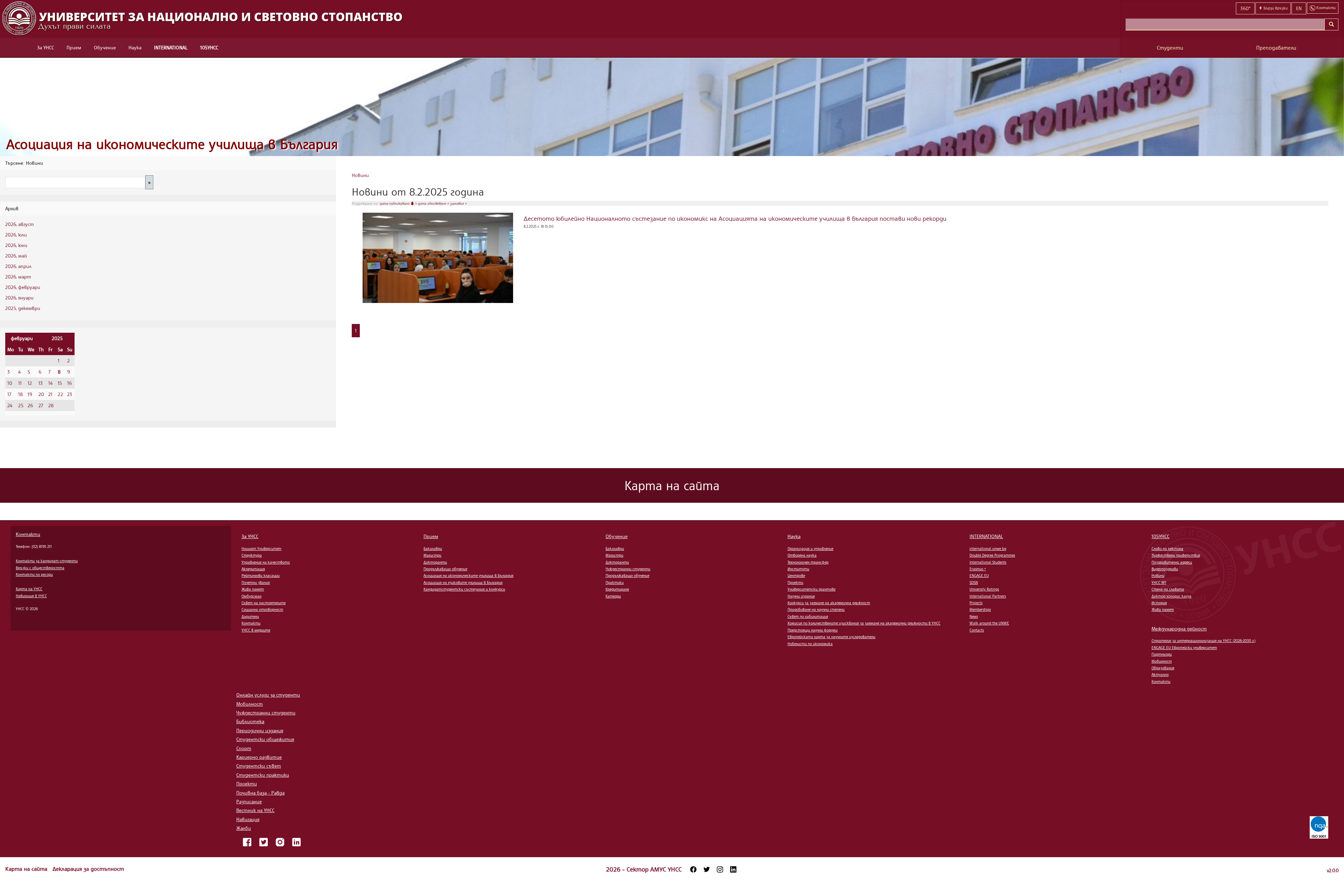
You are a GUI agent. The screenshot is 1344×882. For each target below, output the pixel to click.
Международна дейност (1179, 628)
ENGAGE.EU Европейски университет (1184, 647)
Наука (134, 47)
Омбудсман (251, 596)
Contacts (976, 630)
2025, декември (22, 308)
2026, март (18, 277)
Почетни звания (255, 582)
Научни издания (801, 596)
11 (20, 383)
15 (60, 383)
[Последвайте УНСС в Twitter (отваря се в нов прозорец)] (706, 869)
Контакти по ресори (34, 574)
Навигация (247, 819)
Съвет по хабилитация (808, 616)
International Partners (987, 596)
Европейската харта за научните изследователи (831, 636)
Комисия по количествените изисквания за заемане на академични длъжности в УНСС (864, 623)
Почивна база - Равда (260, 793)
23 (69, 394)
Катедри (613, 596)
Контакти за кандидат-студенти (47, 560)
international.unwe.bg (987, 548)
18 (20, 394)
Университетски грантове (811, 589)
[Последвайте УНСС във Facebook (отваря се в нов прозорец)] (693, 869)
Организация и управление (810, 548)
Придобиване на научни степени (816, 609)
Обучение (105, 47)
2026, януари (19, 298)
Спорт (243, 748)
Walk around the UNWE (989, 623)
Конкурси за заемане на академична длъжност (829, 602)
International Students (987, 562)
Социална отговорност (262, 609)
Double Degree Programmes (992, 555)
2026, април (18, 266)
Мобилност (1162, 661)
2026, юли (16, 235)
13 (40, 383)
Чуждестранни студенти (628, 568)
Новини (360, 175)
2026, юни (16, 245)
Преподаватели (1276, 47)
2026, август (19, 224)
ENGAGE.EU (979, 575)
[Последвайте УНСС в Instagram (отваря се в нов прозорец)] (719, 869)
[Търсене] (1331, 24)
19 (30, 394)
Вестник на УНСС (255, 810)
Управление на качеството (265, 562)
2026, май (16, 256)
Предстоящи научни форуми (813, 630)
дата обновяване (432, 203)
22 (60, 394)
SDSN (973, 582)
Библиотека (250, 721)
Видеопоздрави (1165, 568)
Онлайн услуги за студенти (268, 695)
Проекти (795, 582)
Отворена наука (802, 555)
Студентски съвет (258, 766)
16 (69, 383)
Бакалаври (433, 548)
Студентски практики (262, 775)
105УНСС (209, 47)
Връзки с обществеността (40, 567)
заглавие (457, 203)
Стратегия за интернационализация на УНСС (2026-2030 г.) (1203, 640)
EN (1299, 8)
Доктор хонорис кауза (1171, 596)
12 (30, 383)
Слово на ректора (1167, 548)
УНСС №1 (1159, 582)
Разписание (249, 801)
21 (50, 394)
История (1159, 602)
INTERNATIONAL (171, 47)
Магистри (432, 555)
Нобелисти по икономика (810, 643)
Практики (615, 582)
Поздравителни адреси (1172, 562)
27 (40, 405)
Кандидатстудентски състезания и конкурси (464, 589)
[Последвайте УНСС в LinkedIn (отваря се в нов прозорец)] (733, 869)
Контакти (28, 534)
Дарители (250, 616)
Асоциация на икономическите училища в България (172, 144)
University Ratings (984, 589)
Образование (1163, 667)
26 (30, 405)
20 (41, 394)
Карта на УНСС (29, 588)
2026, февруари (22, 287)
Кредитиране (617, 589)
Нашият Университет (261, 548)
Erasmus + (977, 568)
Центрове (796, 575)
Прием (73, 47)
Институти (798, 568)
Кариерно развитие (259, 757)
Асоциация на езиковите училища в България (463, 582)
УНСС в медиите (255, 630)
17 (9, 394)
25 (20, 405)
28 (51, 405)
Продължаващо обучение (445, 568)
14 (50, 383)
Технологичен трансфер (808, 562)
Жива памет (252, 589)
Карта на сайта (27, 868)
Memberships (980, 609)
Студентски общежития (265, 739)
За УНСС (45, 47)
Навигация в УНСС (31, 595)
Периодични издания (259, 730)
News (973, 616)
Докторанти (435, 562)
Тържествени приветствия (1176, 555)
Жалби (243, 828)
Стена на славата (1168, 589)
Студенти (1170, 47)
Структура (251, 555)
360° (1245, 8)
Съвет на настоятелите (263, 602)
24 (9, 405)
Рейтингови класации (260, 575)
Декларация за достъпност (88, 868)
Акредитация (253, 568)
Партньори (1162, 654)
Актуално (1160, 674)
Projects (975, 602)
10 (9, 383)
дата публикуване (395, 203)
